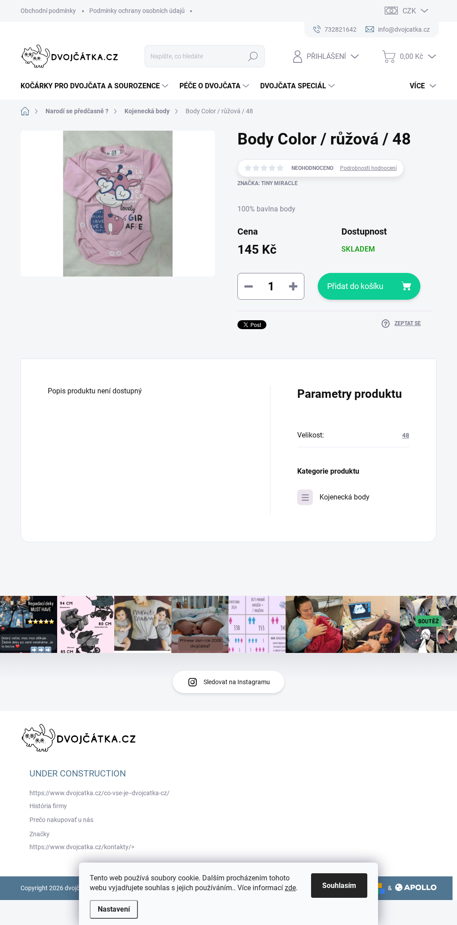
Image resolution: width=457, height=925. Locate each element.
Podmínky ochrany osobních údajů (137, 10)
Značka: (267, 183)
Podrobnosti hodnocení (368, 168)
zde (290, 888)
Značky (39, 834)
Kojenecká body (345, 497)
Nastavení (114, 909)
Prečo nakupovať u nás (61, 819)
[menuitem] (95, 86)
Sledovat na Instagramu (237, 681)
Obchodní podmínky (48, 10)
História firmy (48, 805)
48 (405, 435)
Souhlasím (339, 885)
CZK (409, 11)
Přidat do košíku (355, 286)
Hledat (253, 56)
